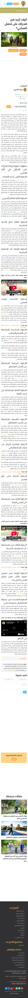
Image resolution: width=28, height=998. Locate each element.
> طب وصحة (21, 923)
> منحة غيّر (21, 945)
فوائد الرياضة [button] (13, 50)
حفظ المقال (22, 98)
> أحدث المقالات (20, 911)
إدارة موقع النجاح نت (9, 670)
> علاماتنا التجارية (19, 965)
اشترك (14, 759)
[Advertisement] (14, 70)
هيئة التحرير (18, 90)
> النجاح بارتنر (20, 955)
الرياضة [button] (23, 50)
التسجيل (9, 4)
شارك (8, 106)
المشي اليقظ (19, 505)
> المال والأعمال (20, 916)
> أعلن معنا (21, 953)
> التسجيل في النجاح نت (18, 960)
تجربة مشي (6, 270)
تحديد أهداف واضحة (21, 180)
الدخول (16, 4)
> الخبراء (22, 932)
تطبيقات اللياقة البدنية (16, 485)
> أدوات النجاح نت (20, 937)
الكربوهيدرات (11, 340)
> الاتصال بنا (21, 967)
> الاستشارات (21, 930)
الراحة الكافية (4, 453)
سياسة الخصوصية (16, 991)
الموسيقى (18, 556)
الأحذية (13, 230)
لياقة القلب (19, 593)
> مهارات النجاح (20, 913)
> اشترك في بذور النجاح (18, 957)
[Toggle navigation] (4, 3)
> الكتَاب (22, 935)
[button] (14, 658)
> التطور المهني (20, 920)
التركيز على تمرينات (14, 407)
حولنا (22, 991)
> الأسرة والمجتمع (19, 925)
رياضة (17, 96)
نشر (25, 692)
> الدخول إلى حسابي (19, 962)
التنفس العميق (5, 314)
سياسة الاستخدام (8, 991)
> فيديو (23, 928)
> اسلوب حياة (20, 918)
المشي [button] (23, 54)
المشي (18, 212)
